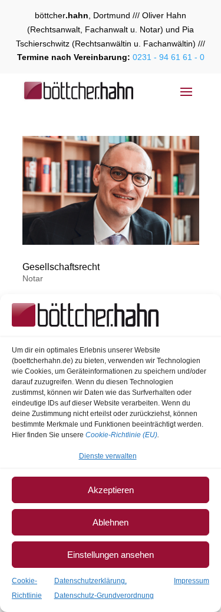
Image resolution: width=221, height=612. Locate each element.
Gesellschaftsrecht (61, 267)
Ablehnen (110, 522)
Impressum (191, 581)
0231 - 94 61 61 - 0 (167, 57)
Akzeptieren (111, 490)
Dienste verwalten (108, 456)
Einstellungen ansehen (110, 555)
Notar (32, 278)
